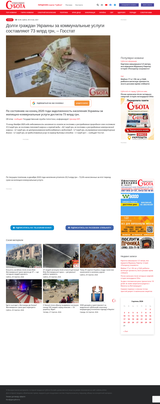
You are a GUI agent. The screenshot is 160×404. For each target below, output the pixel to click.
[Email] (102, 5)
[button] (98, 5)
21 (142, 319)
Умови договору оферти (15, 396)
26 (133, 322)
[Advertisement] (61, 156)
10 (124, 316)
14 (142, 316)
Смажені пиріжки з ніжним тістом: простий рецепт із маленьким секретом (136, 290)
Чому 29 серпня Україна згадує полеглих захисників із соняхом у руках (97, 271)
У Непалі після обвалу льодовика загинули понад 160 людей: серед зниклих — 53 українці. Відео (61, 307)
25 (129, 322)
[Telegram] (115, 5)
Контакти (79, 5)
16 (150, 316)
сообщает (18, 119)
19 (133, 319)
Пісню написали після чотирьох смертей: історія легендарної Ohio (137, 95)
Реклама (69, 5)
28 (142, 322)
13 (137, 316)
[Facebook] (110, 5)
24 (124, 322)
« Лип (125, 331)
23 (150, 319)
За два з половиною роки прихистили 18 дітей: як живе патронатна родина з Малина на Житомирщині (137, 283)
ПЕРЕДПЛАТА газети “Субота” (50, 5)
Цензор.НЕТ (74, 119)
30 (150, 322)
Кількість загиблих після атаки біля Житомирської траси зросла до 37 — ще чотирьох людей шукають (22, 272)
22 (146, 319)
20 (137, 319)
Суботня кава (141, 91)
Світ (122, 76)
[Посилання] (15, 5)
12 (133, 316)
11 (129, 316)
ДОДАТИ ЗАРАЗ (82, 103)
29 (146, 322)
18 (129, 319)
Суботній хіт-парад (128, 91)
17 (124, 319)
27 (137, 322)
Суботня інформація (129, 61)
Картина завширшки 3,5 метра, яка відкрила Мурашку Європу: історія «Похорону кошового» (136, 66)
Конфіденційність (13, 399)
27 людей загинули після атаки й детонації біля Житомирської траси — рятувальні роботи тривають (61, 272)
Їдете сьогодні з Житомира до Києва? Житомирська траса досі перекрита (21, 306)
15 (146, 316)
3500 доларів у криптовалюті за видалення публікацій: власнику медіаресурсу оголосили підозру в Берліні (97, 307)
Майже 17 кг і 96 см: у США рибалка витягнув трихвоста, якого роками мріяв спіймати (135, 81)
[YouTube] (106, 5)
